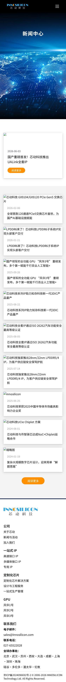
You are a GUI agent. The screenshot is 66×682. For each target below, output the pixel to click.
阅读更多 (16, 170)
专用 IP (8, 567)
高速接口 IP (11, 556)
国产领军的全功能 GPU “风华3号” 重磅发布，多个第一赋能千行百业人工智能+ (33, 280)
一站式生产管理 (13, 591)
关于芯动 (9, 532)
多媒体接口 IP (12, 561)
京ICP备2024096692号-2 (17, 675)
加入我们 (9, 542)
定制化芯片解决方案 (16, 580)
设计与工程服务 (13, 586)
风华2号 (9, 610)
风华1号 (9, 605)
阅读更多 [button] (33, 481)
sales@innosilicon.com (19, 634)
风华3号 (9, 616)
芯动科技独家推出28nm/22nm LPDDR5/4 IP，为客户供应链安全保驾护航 (32, 378)
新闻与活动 (11, 537)
